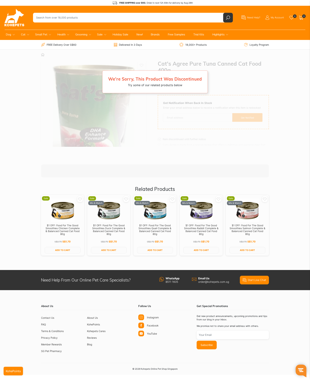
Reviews (92, 337)
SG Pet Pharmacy (51, 351)
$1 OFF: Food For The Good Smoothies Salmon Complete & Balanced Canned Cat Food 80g (247, 229)
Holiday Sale (120, 34)
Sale (100, 34)
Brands (155, 34)
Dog (8, 34)
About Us (92, 317)
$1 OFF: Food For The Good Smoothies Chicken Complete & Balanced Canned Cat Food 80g (63, 229)
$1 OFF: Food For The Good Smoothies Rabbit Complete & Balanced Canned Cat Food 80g (201, 229)
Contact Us (47, 317)
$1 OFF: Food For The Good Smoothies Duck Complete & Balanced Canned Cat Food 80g (108, 229)
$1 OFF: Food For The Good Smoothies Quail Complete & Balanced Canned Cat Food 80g (154, 229)
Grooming (81, 34)
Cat (23, 34)
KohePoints (93, 324)
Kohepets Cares (96, 331)
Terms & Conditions (52, 331)
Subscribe (207, 344)
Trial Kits (198, 34)
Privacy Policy (49, 337)
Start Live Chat (257, 280)
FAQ (43, 324)
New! (139, 34)
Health (61, 34)
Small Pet (41, 34)
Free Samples (176, 34)
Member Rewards (51, 344)
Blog (89, 344)
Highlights (218, 34)
